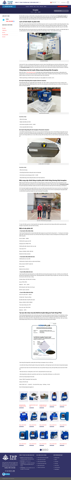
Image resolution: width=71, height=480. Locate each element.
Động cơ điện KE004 (63, 405)
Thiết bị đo (4, 30)
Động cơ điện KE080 (53, 443)
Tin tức (37, 6)
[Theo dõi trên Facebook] (6, 471)
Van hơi (3, 36)
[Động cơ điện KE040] (33, 435)
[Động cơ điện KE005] (23, 416)
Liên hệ (45, 6)
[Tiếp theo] (47, 450)
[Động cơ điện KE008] (44, 416)
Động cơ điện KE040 (32, 443)
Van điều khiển (5, 34)
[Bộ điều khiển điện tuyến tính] (33, 396)
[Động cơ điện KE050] (44, 435)
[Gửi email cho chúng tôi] (10, 471)
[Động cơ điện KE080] (54, 435)
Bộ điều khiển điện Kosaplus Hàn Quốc (22, 406)
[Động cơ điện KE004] (64, 396)
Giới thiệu (31, 6)
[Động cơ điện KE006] (33, 416)
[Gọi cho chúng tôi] (12, 471)
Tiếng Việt (54, 2)
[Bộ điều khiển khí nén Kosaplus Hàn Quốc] (44, 396)
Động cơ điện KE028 (22, 443)
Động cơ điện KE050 (42, 443)
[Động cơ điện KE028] (23, 435)
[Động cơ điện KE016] (64, 416)
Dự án (35, 6)
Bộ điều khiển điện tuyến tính (33, 406)
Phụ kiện (4, 28)
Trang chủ (27, 6)
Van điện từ (57, 469)
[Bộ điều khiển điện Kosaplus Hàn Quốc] (23, 396)
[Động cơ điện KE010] (54, 416)
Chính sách (41, 6)
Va (56, 459)
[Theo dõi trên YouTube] (14, 471)
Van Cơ (3, 32)
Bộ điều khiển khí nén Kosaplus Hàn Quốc (43, 406)
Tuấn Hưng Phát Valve (30, 72)
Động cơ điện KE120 (63, 443)
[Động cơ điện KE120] (64, 435)
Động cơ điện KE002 (53, 405)
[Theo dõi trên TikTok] (8, 471)
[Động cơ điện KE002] (54, 396)
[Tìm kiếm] (39, 2)
